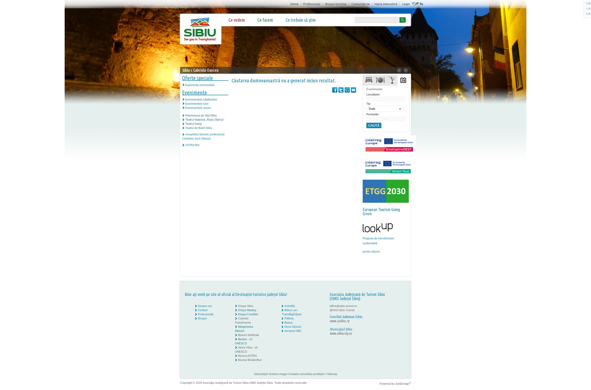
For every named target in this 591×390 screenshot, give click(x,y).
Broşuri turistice (336, 4)
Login (406, 4)
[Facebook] (396, 306)
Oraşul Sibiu (245, 306)
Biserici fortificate (248, 335)
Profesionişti (311, 4)
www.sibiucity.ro (341, 333)
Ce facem (265, 20)
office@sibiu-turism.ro (343, 306)
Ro (421, 4)
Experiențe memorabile (199, 85)
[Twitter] (399, 310)
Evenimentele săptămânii (201, 99)
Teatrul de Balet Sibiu (198, 128)
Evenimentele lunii (196, 103)
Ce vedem (237, 20)
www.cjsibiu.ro (339, 321)
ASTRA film (192, 145)
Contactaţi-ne (360, 4)
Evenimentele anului (198, 108)
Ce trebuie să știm (301, 20)
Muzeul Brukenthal (250, 360)
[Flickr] (396, 310)
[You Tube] (396, 314)
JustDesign (403, 383)
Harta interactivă (386, 4)
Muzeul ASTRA (247, 355)
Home (294, 4)
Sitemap (332, 374)
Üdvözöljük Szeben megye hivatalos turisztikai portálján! (289, 374)
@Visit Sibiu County (342, 310)
